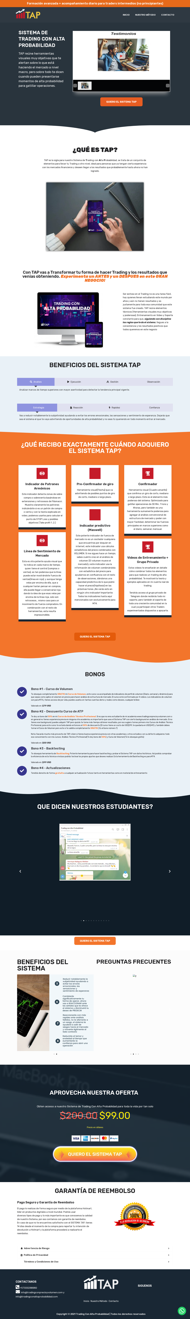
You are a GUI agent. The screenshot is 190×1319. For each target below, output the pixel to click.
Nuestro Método (145, 14)
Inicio (126, 14)
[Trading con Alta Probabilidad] (28, 15)
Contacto (167, 14)
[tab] (95, 1248)
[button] (121, 101)
